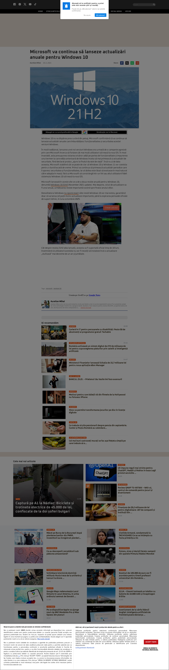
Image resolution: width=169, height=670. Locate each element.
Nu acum (87, 15)
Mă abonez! (100, 15)
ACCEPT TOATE (151, 642)
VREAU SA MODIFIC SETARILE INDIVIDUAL (150, 649)
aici (19, 656)
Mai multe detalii (43, 639)
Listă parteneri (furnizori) (85, 648)
